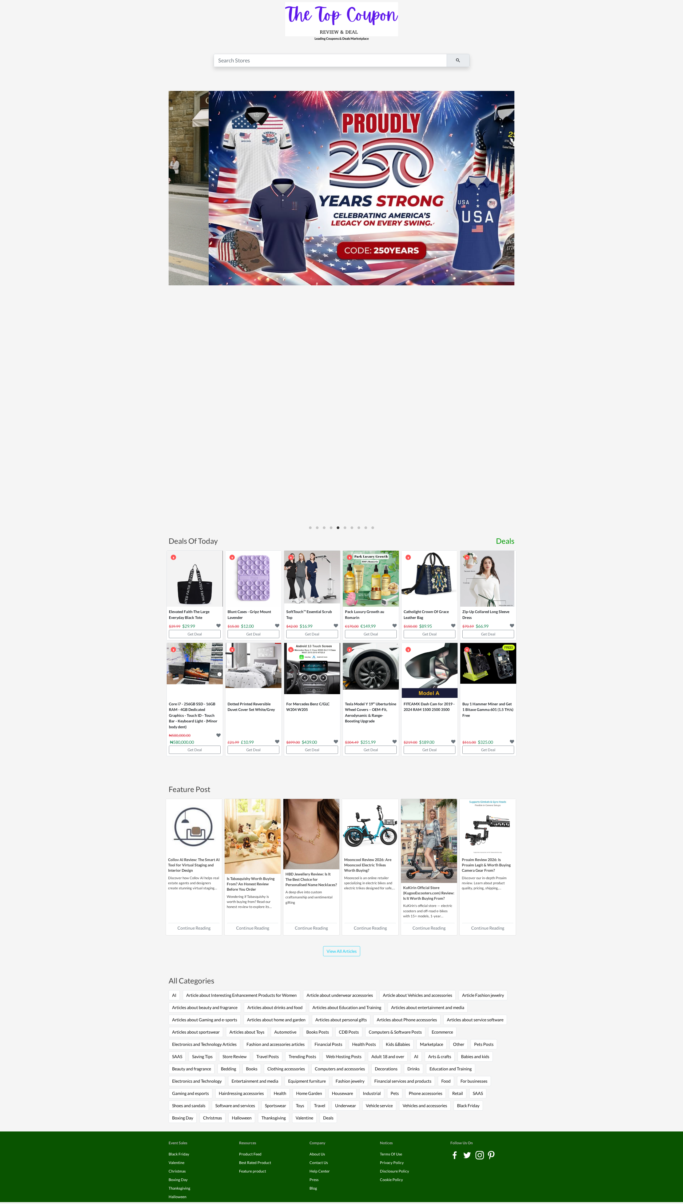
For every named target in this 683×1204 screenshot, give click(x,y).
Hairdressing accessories (241, 1093)
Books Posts (317, 1031)
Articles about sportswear (196, 1031)
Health (280, 1093)
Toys (300, 1105)
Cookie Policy (391, 1179)
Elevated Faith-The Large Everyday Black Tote (189, 614)
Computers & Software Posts (395, 1031)
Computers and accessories (340, 1068)
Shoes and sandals (188, 1105)
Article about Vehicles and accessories (417, 995)
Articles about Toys (246, 1031)
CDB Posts (349, 1031)
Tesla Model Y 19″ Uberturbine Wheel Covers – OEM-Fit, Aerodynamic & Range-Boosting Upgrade (370, 712)
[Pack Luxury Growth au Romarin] (371, 579)
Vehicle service (379, 1105)
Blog (313, 1188)
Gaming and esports (190, 1093)
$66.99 (482, 626)
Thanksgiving (273, 1117)
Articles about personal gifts (341, 1019)
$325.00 (485, 742)
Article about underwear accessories (340, 995)
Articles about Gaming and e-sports (204, 1019)
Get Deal (195, 634)
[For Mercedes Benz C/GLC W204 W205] (312, 671)
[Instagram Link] (480, 1155)
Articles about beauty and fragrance (204, 1007)
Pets (395, 1093)
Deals (505, 540)
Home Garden (309, 1093)
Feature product (252, 1171)
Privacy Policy (392, 1162)
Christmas (212, 1117)
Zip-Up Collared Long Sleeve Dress (485, 614)
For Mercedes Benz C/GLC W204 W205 (307, 707)
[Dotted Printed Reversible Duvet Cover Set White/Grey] (253, 671)
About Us (317, 1154)
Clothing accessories (286, 1068)
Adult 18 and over (387, 1056)
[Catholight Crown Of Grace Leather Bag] (430, 579)
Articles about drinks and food (275, 1007)
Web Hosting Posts (344, 1056)
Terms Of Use (391, 1154)
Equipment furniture (307, 1080)
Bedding (228, 1068)
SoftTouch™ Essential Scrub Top (309, 614)
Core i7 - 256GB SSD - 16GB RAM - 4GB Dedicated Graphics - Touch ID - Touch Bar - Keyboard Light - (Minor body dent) (193, 715)
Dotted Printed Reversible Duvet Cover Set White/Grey (251, 707)
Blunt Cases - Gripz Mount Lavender (249, 614)
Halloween (242, 1117)
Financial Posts (328, 1044)
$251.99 (368, 742)
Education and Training (451, 1068)
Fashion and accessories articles (276, 1044)
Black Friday (468, 1105)
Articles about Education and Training (346, 1007)
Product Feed (250, 1154)
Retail (457, 1093)
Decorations (386, 1068)
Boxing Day (182, 1117)
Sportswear (275, 1105)
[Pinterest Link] (491, 1155)
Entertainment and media (255, 1080)
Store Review (235, 1056)
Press (314, 1179)
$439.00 (309, 742)
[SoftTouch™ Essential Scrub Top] (312, 579)
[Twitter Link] (467, 1155)
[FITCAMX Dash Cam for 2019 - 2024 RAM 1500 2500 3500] (430, 671)
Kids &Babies (398, 1044)
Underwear (345, 1105)
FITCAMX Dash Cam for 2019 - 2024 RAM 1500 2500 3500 (429, 707)
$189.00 (426, 742)
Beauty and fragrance (191, 1068)
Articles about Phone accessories (407, 1019)
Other (458, 1044)
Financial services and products (402, 1080)
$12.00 (247, 626)
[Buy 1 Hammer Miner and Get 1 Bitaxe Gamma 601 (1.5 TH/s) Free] (488, 671)
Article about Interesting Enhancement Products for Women (241, 995)
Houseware (342, 1093)
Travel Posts (267, 1056)
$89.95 (425, 626)
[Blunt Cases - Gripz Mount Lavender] (253, 579)
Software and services (235, 1105)
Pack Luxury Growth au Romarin (364, 614)
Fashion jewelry (350, 1080)
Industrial (372, 1093)
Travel (319, 1105)
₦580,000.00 (182, 742)
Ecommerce (442, 1031)
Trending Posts (302, 1056)
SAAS (177, 1056)
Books (251, 1068)
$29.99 (188, 626)
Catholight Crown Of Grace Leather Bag (426, 614)
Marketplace (431, 1044)
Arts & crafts (439, 1056)
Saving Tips (202, 1056)
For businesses (473, 1080)
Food (446, 1080)
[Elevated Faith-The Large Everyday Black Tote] (195, 579)
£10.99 (247, 742)
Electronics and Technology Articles (204, 1044)
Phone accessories (425, 1093)
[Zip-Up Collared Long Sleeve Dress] (488, 579)
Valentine (304, 1117)
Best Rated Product (255, 1162)
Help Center (319, 1171)
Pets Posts (484, 1044)
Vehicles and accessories (425, 1105)
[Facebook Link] (455, 1155)
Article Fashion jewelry (483, 995)
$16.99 (306, 626)
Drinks (413, 1068)
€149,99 (368, 626)
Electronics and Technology (197, 1080)
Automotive (285, 1031)
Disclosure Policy (394, 1171)
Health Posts (364, 1044)
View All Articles (342, 951)
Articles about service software (475, 1019)
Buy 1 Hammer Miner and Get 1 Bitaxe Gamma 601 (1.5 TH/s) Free (487, 710)
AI (174, 995)
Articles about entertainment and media (427, 1007)
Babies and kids (475, 1056)
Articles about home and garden (276, 1019)
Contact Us (318, 1162)
